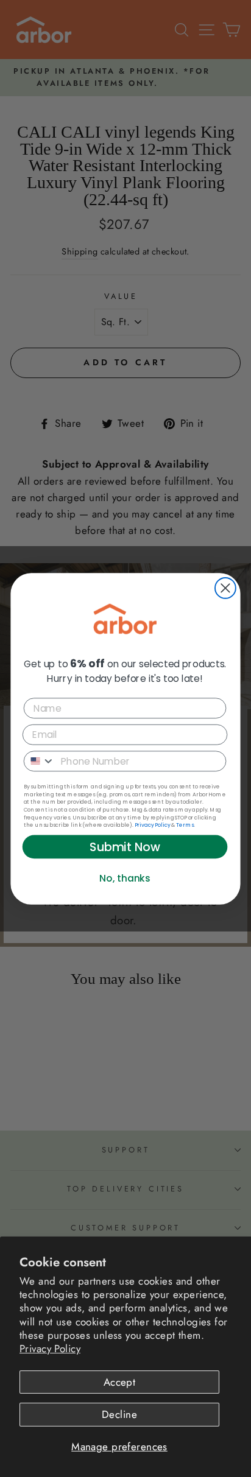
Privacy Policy (49, 1348)
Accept (120, 1382)
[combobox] (39, 761)
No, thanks (124, 878)
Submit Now (125, 846)
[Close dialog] (225, 588)
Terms (185, 825)
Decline (119, 1414)
